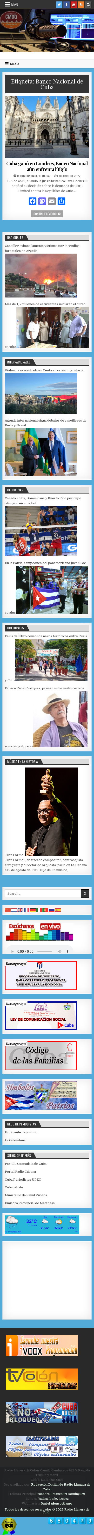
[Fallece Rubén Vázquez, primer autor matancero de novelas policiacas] (60, 746)
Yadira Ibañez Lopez (53, 1498)
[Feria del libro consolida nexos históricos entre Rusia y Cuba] (51, 680)
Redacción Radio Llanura (33, 175)
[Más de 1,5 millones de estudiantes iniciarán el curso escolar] (52, 347)
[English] (20, 909)
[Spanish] (58, 909)
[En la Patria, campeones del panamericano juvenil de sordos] (52, 612)
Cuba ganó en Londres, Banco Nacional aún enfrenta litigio (47, 166)
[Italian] (39, 909)
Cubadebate (14, 1187)
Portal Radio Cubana (20, 1171)
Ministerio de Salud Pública (26, 1195)
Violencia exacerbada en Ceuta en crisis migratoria (44, 370)
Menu (14, 4)
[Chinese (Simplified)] (8, 909)
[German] (33, 909)
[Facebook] (66, 4)
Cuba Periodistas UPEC (23, 1179)
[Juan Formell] (51, 855)
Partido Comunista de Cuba (26, 1164)
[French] (27, 909)
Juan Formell (15, 855)
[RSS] (81, 4)
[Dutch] (14, 909)
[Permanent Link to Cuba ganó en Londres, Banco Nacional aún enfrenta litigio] (47, 127)
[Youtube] (74, 4)
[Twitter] (59, 4)
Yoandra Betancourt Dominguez (61, 1494)
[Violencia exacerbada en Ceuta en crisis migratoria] (41, 412)
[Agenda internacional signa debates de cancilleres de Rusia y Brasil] (41, 474)
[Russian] (52, 909)
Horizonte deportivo (21, 1132)
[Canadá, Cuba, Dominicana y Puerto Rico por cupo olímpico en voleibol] (41, 555)
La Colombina (15, 1140)
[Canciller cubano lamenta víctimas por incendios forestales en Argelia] (41, 296)
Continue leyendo (48, 213)
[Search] (88, 4)
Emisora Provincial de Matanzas (30, 1203)
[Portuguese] (45, 909)
